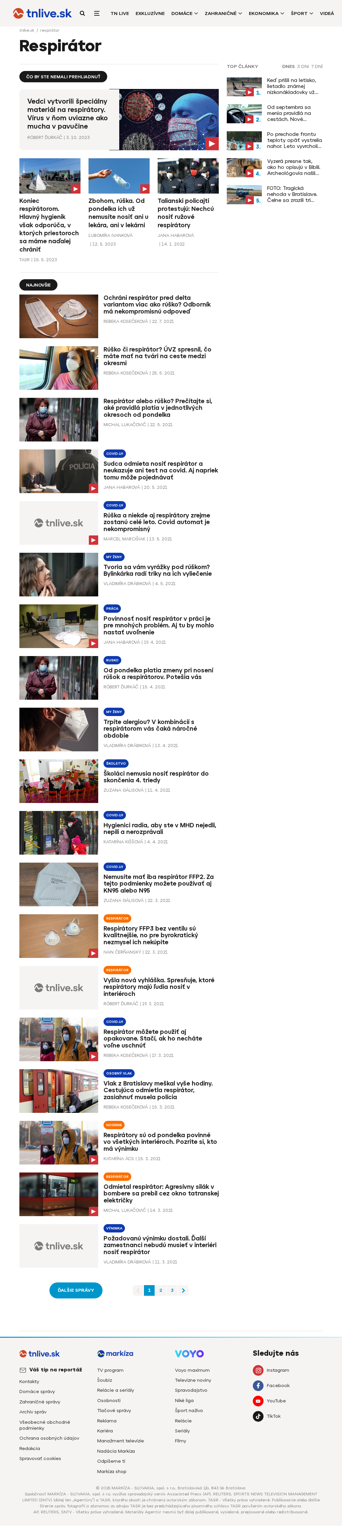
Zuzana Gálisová (124, 790)
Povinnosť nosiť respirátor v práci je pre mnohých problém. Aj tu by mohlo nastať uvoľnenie (159, 625)
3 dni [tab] (303, 66)
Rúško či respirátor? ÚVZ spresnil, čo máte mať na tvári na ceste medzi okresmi (157, 356)
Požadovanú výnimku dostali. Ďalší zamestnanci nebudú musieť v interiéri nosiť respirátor (160, 1245)
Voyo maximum (192, 1370)
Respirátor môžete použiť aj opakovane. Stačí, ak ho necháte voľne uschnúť (153, 1039)
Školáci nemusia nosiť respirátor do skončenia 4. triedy (156, 777)
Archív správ (32, 1412)
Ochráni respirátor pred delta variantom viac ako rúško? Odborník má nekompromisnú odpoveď (157, 305)
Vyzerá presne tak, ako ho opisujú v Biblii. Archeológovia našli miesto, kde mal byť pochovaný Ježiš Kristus (293, 167)
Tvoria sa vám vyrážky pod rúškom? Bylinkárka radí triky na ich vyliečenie (158, 570)
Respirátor (117, 918)
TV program (110, 1370)
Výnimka (114, 1228)
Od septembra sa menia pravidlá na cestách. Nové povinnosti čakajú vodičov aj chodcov (291, 113)
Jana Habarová (176, 235)
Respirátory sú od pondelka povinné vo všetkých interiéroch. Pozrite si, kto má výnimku (160, 1142)
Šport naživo (189, 1410)
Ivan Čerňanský (122, 952)
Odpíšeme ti (111, 1461)
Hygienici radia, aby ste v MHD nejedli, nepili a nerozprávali (160, 829)
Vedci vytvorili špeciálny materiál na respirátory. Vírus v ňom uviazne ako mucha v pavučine (67, 113)
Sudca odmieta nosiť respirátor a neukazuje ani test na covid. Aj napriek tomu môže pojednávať (161, 470)
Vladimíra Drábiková (127, 583)
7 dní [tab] (317, 66)
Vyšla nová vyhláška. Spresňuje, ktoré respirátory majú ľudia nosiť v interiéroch (159, 987)
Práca (112, 608)
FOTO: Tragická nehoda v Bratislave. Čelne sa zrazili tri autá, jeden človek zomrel (292, 194)
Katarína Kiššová (123, 841)
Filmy (180, 1441)
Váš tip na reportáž (55, 1369)
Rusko (112, 660)
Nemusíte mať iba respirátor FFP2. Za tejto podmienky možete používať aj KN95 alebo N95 (159, 884)
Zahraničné (220, 13)
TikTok (274, 1416)
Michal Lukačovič (125, 424)
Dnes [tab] (288, 66)
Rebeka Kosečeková (126, 321)
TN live (120, 13)
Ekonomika (264, 13)
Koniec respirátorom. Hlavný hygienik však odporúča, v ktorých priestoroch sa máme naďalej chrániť (49, 225)
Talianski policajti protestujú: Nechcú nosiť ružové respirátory (186, 213)
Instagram (278, 1370)
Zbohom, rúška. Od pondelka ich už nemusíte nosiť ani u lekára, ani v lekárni (118, 213)
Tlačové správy (114, 1410)
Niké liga (184, 1400)
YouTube (276, 1401)
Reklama (107, 1421)
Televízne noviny (193, 1380)
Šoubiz (104, 1380)
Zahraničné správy (39, 1402)
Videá (327, 13)
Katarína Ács (119, 1158)
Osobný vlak (119, 1073)
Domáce (181, 13)
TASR (24, 259)
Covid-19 (114, 453)
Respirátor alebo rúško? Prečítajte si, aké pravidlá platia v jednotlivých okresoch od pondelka (158, 408)
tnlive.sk (27, 30)
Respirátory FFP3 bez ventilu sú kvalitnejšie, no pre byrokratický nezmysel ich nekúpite (151, 935)
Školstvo (116, 763)
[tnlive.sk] (42, 13)
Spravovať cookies (40, 1458)
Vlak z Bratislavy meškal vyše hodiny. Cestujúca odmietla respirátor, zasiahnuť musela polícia (158, 1090)
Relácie (183, 1421)
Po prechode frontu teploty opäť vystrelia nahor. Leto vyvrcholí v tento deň (294, 140)
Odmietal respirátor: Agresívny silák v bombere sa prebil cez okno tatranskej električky (161, 1193)
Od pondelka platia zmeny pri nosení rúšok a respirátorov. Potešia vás (158, 674)
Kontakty (29, 1381)
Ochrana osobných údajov (49, 1438)
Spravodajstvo (191, 1390)
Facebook (278, 1385)
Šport (299, 13)
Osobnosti (109, 1400)
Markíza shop (112, 1471)
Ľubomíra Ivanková (111, 235)
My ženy (114, 557)
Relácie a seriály (115, 1390)
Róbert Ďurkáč (44, 137)
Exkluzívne (150, 13)
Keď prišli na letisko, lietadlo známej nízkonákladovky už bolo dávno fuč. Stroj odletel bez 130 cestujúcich (293, 86)
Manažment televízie (120, 1441)
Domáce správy (37, 1391)
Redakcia (29, 1448)
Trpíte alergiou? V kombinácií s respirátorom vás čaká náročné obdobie (150, 729)
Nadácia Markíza (116, 1451)
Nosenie (114, 1125)
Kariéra (105, 1431)
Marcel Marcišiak (124, 538)
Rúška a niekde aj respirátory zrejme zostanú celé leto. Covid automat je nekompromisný (157, 522)
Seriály (182, 1431)
